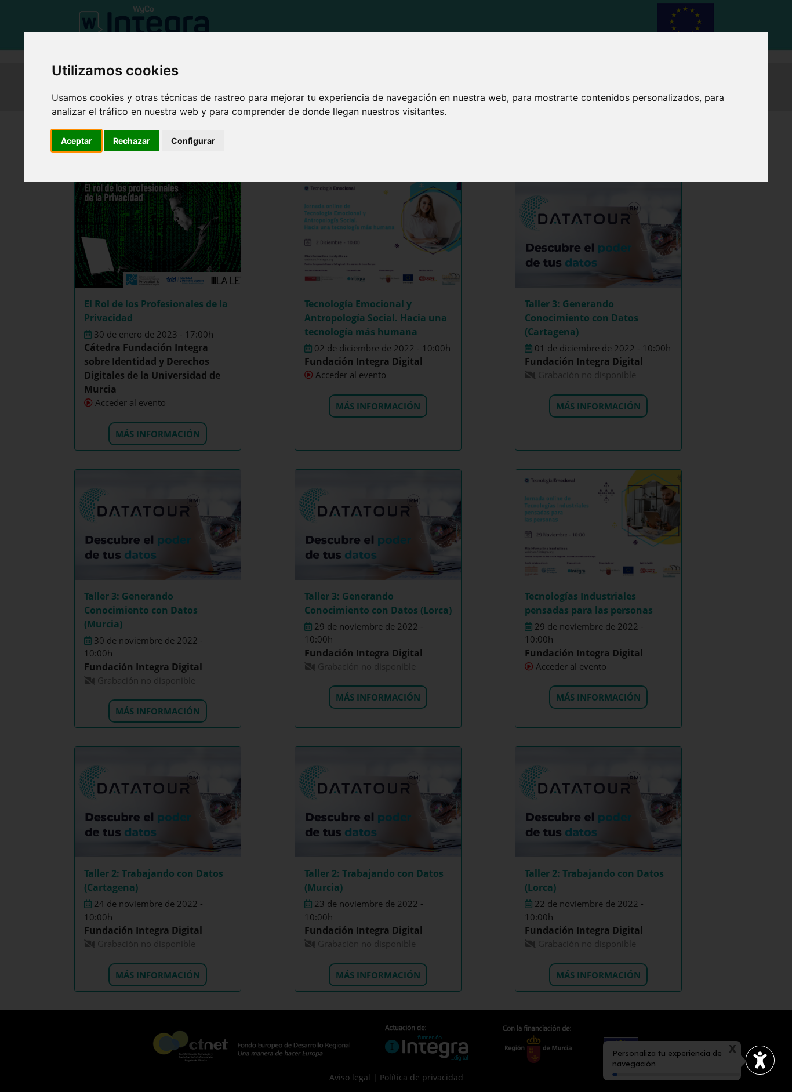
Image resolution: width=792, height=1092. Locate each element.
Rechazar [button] (131, 141)
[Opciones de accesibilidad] (760, 1060)
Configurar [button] (193, 141)
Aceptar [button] (76, 141)
